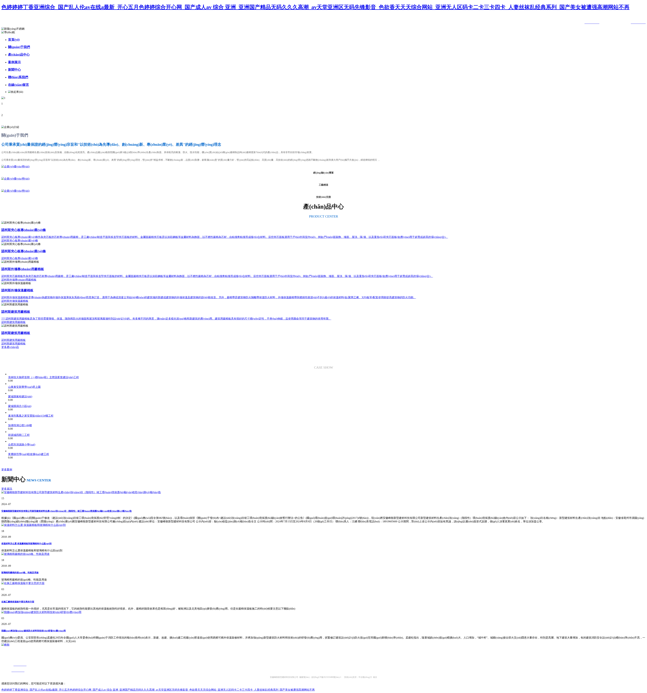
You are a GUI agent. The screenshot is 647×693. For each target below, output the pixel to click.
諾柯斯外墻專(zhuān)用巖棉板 (18, 279)
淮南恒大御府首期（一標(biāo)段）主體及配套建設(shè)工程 (43, 377)
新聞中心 (14, 69)
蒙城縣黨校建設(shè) (20, 396)
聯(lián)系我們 (18, 77)
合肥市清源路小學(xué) (21, 444)
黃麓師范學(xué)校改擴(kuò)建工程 (28, 454)
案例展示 (14, 62)
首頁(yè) (14, 39)
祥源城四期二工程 (19, 435)
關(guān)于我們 (19, 47)
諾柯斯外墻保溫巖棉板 (14, 300)
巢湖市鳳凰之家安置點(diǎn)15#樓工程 (30, 415)
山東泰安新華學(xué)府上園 (24, 386)
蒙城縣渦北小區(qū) (19, 406)
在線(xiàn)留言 (18, 84)
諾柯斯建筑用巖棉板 (13, 322)
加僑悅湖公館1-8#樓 (20, 425)
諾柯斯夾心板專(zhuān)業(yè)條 (19, 240)
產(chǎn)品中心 (19, 54)
